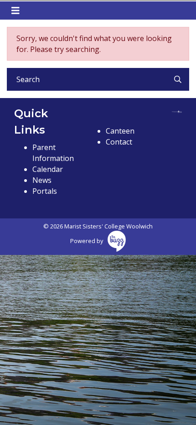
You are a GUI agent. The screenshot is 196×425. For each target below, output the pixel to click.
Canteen (120, 131)
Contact (119, 142)
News (42, 180)
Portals (44, 191)
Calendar (47, 169)
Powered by (86, 241)
